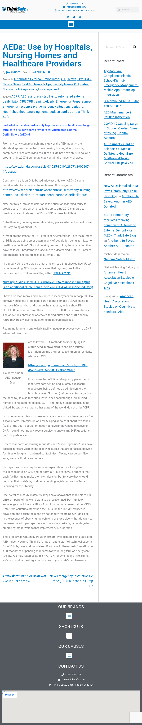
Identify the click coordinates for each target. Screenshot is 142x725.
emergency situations (55, 106)
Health (7, 111)
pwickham (13, 72)
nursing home (38, 111)
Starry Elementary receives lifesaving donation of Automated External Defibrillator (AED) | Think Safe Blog (120, 225)
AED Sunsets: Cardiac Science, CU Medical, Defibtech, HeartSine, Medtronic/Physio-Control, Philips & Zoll (119, 153)
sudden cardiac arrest (65, 111)
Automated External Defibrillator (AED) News (45, 79)
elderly (50, 101)
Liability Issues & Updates (70, 84)
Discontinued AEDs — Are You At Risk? (121, 103)
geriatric (77, 106)
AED (23, 96)
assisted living (46, 96)
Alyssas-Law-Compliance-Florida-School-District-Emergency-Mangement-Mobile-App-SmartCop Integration (121, 82)
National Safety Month (119, 259)
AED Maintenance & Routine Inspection (118, 115)
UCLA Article (61, 273)
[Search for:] (121, 47)
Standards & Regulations (20, 89)
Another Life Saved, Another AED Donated (121, 201)
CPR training (35, 101)
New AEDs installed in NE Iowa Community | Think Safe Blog (121, 191)
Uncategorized (48, 89)
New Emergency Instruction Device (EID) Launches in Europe (71, 581)
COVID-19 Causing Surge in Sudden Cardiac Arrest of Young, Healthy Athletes (121, 131)
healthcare (20, 111)
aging (32, 96)
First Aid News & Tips (36, 84)
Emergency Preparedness (74, 101)
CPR (23, 101)
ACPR (15, 96)
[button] (71, 24)
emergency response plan (21, 106)
